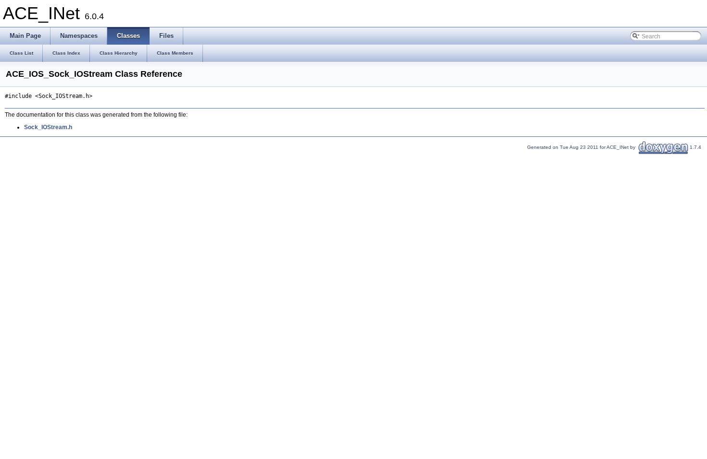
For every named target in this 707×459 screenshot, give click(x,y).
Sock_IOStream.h (48, 127)
